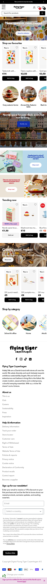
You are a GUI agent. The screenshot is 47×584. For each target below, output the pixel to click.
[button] (3, 7)
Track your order (9, 431)
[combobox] (24, 511)
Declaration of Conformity (13, 467)
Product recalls (8, 471)
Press (4, 412)
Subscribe (10, 553)
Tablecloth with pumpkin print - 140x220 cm (8, 71)
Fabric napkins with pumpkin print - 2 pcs (29, 71)
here (24, 581)
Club (4, 400)
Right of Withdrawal (10, 443)
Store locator (7, 435)
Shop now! (35, 165)
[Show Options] (40, 511)
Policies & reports (9, 455)
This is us (6, 396)
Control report (8, 476)
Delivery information (10, 427)
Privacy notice (8, 459)
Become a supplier (10, 480)
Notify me (23, 124)
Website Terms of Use (11, 451)
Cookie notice (8, 463)
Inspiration (6, 417)
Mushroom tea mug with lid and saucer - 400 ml (29, 228)
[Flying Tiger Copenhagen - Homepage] (19, 7)
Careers (5, 404)
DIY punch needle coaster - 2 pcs (12, 292)
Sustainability (7, 408)
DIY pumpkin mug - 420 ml (28, 292)
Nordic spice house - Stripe (10, 228)
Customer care (8, 439)
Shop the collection (23, 33)
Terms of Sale (7, 447)
